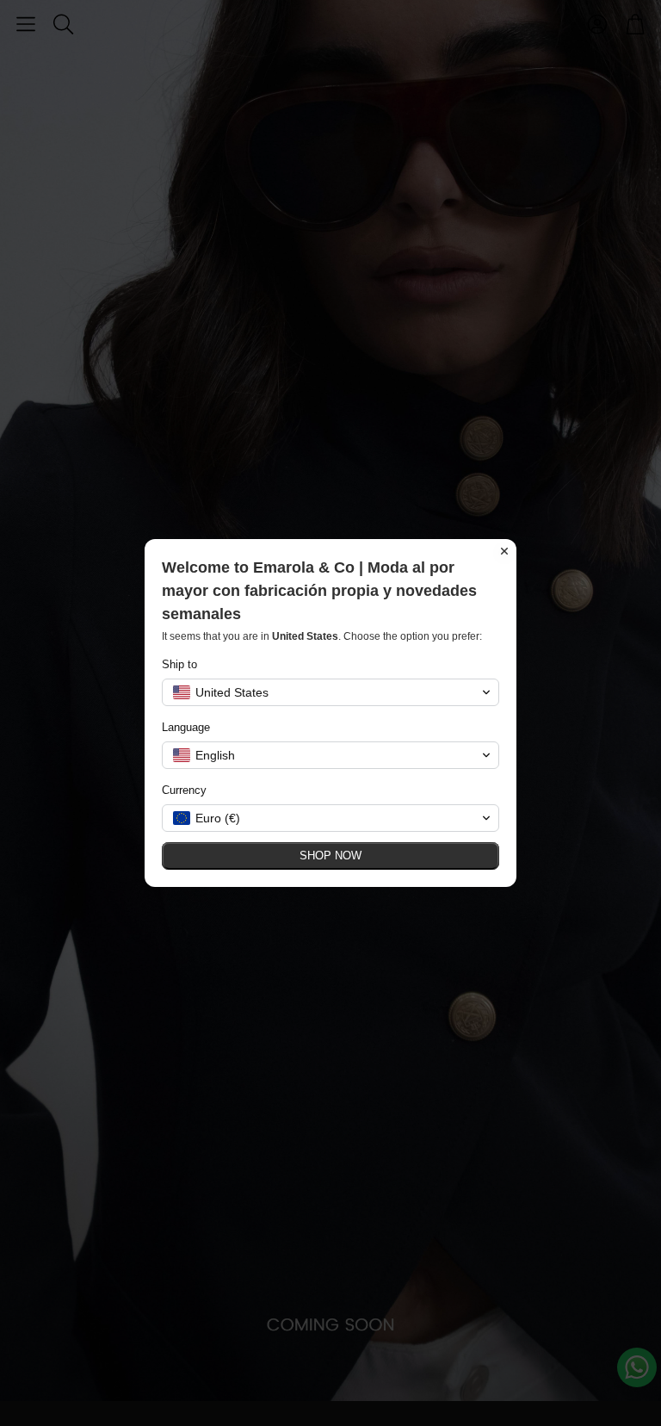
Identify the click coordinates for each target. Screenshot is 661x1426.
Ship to (179, 664)
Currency (184, 790)
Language (186, 727)
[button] (330, 692)
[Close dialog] (504, 551)
